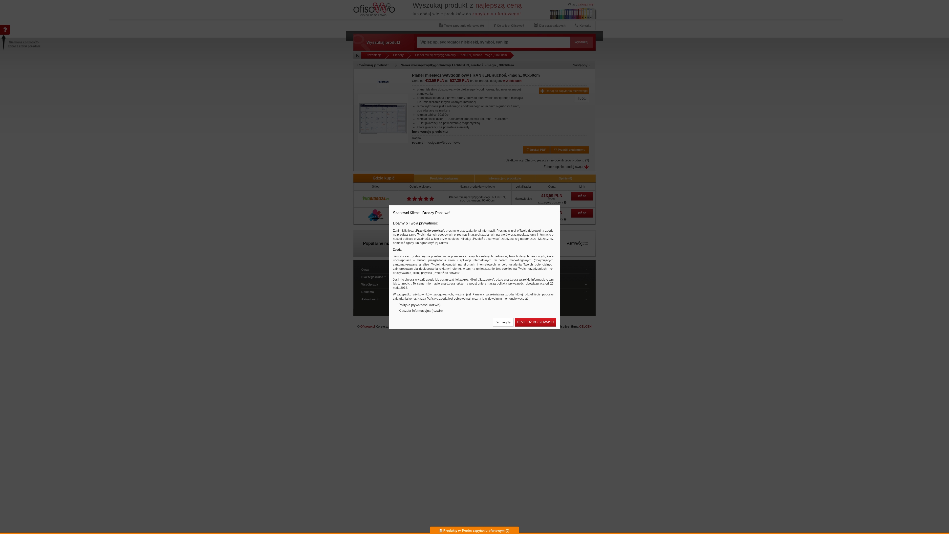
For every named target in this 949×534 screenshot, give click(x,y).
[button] (503, 322)
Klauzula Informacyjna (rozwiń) (421, 310)
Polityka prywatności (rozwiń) (419, 305)
